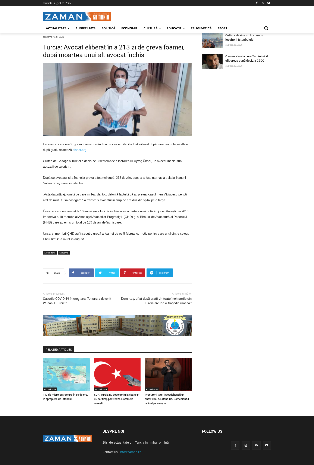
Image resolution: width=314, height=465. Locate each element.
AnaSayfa (63, 252)
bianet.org (79, 150)
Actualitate (50, 252)
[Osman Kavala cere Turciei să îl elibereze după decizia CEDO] (212, 61)
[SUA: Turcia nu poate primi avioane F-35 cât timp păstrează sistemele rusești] (117, 374)
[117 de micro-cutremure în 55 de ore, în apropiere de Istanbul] (66, 374)
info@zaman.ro (130, 452)
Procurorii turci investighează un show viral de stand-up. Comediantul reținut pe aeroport (167, 399)
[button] (266, 28)
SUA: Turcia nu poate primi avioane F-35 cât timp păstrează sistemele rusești (116, 399)
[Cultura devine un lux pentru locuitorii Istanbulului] (212, 40)
